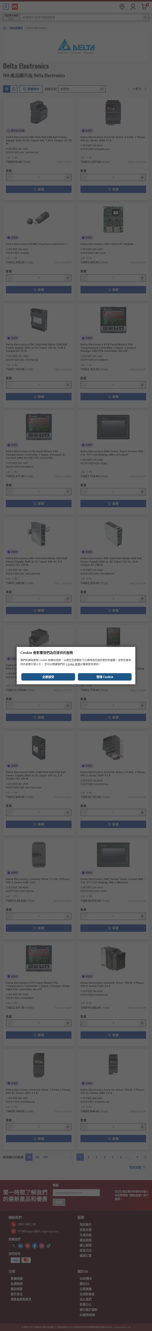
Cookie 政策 (73, 664)
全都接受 (48, 677)
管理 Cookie (104, 677)
